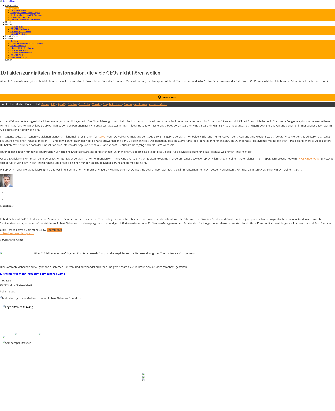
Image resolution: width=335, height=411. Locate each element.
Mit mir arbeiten (11, 36)
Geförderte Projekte (246, 353)
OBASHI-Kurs (16, 27)
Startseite (242, 342)
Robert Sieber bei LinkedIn (160, 374)
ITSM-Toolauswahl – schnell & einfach (26, 43)
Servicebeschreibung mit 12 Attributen (26, 15)
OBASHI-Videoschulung (247, 321)
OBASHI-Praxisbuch (246, 324)
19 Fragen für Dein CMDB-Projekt (25, 13)
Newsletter (9, 22)
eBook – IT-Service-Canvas (22, 48)
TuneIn (96, 104)
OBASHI (9, 24)
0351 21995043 (31, 334)
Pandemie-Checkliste (150, 348)
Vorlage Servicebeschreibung (153, 324)
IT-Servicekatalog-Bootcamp (152, 327)
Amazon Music (158, 104)
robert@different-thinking (57, 334)
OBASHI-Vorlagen (18, 34)
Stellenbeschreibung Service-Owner (155, 350)
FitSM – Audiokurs (18, 46)
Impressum (243, 350)
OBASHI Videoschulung (20, 31)
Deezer (128, 104)
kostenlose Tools (12, 8)
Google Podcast (112, 104)
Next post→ (27, 233)
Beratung (14, 41)
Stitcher (72, 104)
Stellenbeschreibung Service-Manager (156, 353)
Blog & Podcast (11, 5)
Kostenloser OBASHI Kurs (21, 17)
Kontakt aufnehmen (246, 348)
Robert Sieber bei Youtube (160, 380)
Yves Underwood (309, 158)
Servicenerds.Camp (18, 57)
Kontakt (8, 60)
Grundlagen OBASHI (246, 316)
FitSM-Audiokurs (148, 345)
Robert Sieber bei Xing (156, 377)
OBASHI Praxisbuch (19, 50)
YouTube (84, 104)
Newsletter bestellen (150, 385)
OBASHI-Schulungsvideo (21, 53)
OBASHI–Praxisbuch (19, 29)
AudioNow (140, 104)
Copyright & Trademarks (248, 359)
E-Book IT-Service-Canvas (151, 321)
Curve (101, 136)
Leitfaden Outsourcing (150, 342)
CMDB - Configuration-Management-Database (256, 374)
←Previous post (10, 233)
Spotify (62, 104)
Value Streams (244, 385)
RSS (53, 104)
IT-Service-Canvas (18, 10)
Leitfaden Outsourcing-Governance (25, 20)
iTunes (45, 104)
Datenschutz (243, 356)
